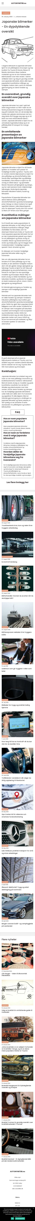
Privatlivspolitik (20, 1218)
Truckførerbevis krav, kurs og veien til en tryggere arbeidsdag (17, 526)
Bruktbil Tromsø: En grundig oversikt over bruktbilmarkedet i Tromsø (17, 1123)
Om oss (17, 1205)
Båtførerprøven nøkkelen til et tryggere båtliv (17, 633)
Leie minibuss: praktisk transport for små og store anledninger (17, 852)
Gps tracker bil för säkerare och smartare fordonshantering (14, 815)
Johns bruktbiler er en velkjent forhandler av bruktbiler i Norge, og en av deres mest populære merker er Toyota (17, 1049)
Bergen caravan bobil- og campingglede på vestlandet (17, 925)
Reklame (17, 1203)
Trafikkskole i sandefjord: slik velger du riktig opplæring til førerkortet (16, 779)
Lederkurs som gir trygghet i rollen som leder (17, 670)
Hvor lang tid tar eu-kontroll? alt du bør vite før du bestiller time (17, 742)
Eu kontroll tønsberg (7, 556)
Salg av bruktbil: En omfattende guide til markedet (17, 1011)
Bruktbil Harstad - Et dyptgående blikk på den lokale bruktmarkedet (16, 1160)
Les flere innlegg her (18, 482)
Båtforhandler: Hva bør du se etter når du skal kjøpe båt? (17, 597)
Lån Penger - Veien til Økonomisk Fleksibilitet (14, 974)
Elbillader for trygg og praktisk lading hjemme (16, 706)
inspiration (5, 520)
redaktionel (6, 13)
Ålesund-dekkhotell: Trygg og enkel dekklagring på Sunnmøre (15, 888)
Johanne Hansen (21, 16)
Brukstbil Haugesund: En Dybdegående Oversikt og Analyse (16, 1086)
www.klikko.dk (19, 1189)
